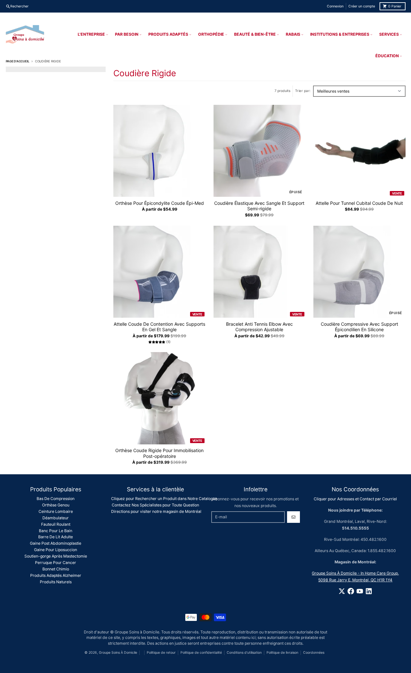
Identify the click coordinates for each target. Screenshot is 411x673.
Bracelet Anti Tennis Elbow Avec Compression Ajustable (259, 326)
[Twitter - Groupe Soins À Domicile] (341, 591)
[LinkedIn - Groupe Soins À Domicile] (368, 591)
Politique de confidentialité (201, 652)
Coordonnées (313, 652)
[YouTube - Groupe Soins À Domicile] (359, 591)
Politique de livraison (282, 652)
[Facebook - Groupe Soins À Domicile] (350, 591)
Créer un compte (361, 6)
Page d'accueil (18, 61)
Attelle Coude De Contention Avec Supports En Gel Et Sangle (159, 326)
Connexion (335, 6)
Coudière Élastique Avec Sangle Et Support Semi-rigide (259, 206)
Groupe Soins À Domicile (118, 652)
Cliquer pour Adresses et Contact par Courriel (355, 498)
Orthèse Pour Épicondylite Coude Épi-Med (159, 203)
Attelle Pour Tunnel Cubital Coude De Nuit (359, 203)
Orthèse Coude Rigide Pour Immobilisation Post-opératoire (159, 453)
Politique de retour (161, 652)
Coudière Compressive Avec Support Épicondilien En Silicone (359, 326)
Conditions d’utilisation (244, 652)
